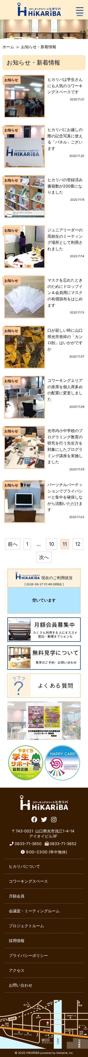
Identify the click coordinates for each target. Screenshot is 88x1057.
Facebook (34, 819)
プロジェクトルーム (26, 925)
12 (77, 544)
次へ (44, 557)
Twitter (44, 819)
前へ (13, 544)
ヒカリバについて (24, 866)
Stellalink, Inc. (65, 1053)
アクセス (16, 970)
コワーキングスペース (28, 881)
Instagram (54, 819)
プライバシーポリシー (28, 955)
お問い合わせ (20, 985)
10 (51, 544)
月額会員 (16, 896)
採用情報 (16, 940)
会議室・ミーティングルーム (34, 910)
